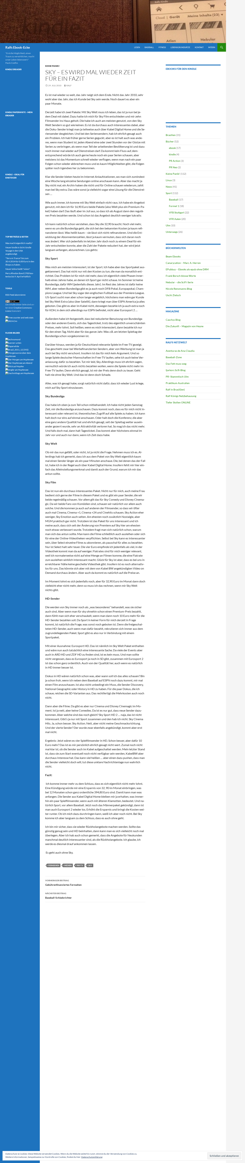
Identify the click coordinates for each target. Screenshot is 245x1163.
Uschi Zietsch (173, 295)
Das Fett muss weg (176, 363)
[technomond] (12, 339)
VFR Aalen (175, 218)
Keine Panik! (52, 66)
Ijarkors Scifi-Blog (175, 370)
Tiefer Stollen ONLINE (178, 402)
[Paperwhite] (12, 346)
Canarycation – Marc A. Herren (183, 262)
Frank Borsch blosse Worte (181, 275)
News (169, 186)
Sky (90, 865)
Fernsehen (53, 865)
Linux (169, 180)
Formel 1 (174, 206)
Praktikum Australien (178, 383)
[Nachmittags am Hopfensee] (19, 373)
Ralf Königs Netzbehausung (181, 395)
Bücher (170, 141)
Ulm (168, 225)
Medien (68, 865)
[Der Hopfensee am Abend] (18, 362)
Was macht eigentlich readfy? (18, 243)
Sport (169, 193)
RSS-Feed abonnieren (15, 294)
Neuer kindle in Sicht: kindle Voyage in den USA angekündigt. (18, 250)
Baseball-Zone (174, 357)
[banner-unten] (13, 342)
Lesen (137, 47)
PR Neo (173, 167)
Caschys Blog (173, 319)
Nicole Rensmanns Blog (179, 288)
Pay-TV (80, 865)
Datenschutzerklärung (91, 1157)
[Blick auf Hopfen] (14, 366)
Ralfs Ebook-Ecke (17, 47)
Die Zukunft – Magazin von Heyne (184, 326)
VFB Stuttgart (176, 212)
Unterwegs (172, 231)
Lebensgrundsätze (180, 47)
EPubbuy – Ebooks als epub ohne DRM (187, 269)
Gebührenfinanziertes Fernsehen (63, 882)
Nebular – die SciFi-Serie (179, 282)
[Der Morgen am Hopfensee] (19, 359)
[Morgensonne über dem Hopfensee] (19, 354)
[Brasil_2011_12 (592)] (17, 349)
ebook (172, 147)
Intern (211, 47)
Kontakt (199, 47)
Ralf (69, 85)
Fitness (162, 47)
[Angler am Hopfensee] (16, 369)
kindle (172, 154)
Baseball (149, 47)
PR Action (174, 160)
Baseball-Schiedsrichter (58, 895)
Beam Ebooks (173, 256)
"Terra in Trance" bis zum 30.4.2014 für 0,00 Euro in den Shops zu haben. (19, 261)
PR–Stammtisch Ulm (177, 376)
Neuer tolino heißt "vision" (17, 269)
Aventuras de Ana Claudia (180, 350)
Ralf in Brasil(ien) (175, 389)
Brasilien (171, 134)
